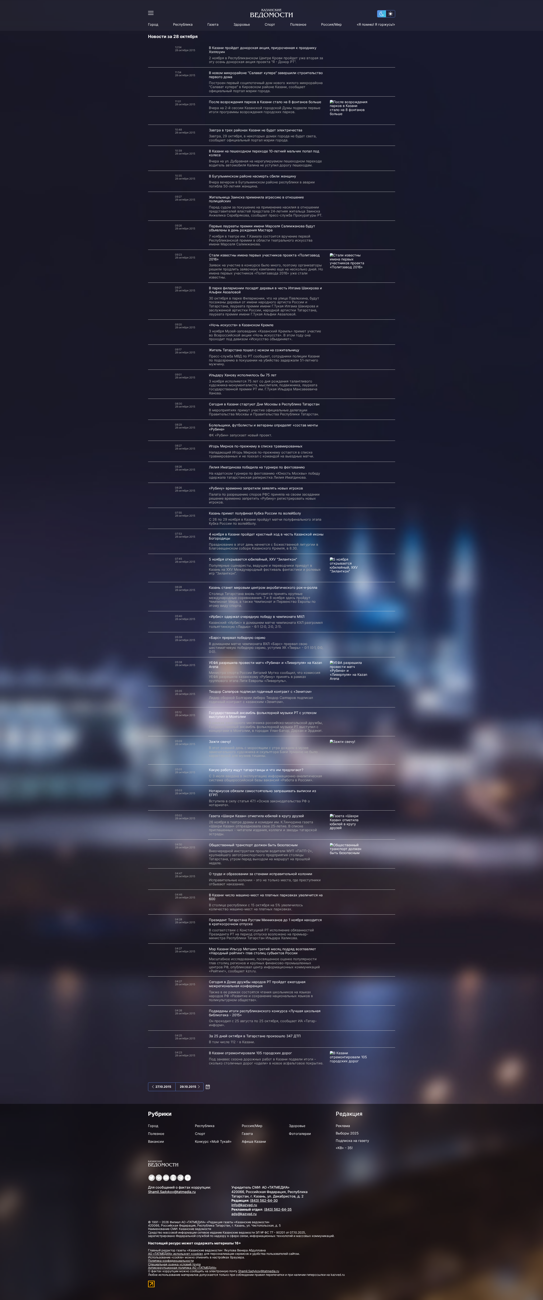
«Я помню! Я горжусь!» (376, 24)
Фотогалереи (300, 1133)
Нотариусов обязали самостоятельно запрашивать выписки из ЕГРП (262, 793)
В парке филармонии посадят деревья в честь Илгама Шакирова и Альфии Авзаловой (265, 290)
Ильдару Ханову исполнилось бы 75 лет (243, 375)
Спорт (270, 24)
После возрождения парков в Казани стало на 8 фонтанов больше (265, 102)
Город (153, 24)
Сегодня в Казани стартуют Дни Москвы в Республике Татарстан (264, 404)
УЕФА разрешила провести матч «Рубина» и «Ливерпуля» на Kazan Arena (265, 665)
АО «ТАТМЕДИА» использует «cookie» (175, 1253)
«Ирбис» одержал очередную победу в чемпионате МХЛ (256, 616)
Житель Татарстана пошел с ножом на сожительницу (254, 350)
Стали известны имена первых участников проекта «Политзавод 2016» (264, 257)
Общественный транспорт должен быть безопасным (253, 845)
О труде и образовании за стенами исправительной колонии (260, 874)
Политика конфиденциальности (171, 1260)
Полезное (298, 24)
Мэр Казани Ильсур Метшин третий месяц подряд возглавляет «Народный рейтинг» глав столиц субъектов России (262, 951)
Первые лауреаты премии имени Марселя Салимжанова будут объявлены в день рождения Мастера (262, 228)
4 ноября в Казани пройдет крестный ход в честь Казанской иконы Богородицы (266, 536)
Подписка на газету (352, 1140)
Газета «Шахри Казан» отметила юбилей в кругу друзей (256, 816)
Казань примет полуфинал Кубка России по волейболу (255, 513)
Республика (183, 24)
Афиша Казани (254, 1141)
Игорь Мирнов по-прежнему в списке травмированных (255, 446)
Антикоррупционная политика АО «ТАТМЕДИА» (182, 1267)
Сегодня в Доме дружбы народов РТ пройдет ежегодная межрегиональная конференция (257, 984)
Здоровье (242, 24)
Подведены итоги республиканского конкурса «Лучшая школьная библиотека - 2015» (264, 1013)
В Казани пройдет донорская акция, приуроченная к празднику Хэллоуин (262, 50)
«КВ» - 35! (344, 1148)
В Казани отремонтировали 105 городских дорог (250, 1053)
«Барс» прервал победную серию (237, 637)
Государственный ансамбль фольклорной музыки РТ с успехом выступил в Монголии (262, 715)
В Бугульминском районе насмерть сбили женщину (252, 176)
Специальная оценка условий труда (174, 1264)
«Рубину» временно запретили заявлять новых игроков (256, 488)
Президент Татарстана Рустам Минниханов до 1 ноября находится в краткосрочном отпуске (265, 922)
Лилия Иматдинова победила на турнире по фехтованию (257, 467)
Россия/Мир (331, 24)
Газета (212, 24)
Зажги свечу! (220, 741)
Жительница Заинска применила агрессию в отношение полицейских (256, 199)
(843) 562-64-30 (264, 1200)
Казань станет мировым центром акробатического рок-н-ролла (263, 587)
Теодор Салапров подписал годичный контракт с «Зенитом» (260, 691)
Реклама (343, 1126)
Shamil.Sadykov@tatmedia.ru (172, 1192)
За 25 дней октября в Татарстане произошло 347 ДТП (255, 1036)
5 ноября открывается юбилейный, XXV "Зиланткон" (253, 559)
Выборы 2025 (347, 1133)
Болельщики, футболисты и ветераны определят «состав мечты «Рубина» (263, 427)
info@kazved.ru (244, 1205)
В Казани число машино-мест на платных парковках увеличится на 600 (266, 897)
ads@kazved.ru (244, 1214)
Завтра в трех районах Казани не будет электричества (255, 130)
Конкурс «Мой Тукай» (213, 1141)
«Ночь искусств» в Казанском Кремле (241, 325)
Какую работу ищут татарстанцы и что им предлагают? (256, 770)
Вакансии (156, 1141)
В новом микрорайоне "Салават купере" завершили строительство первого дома (266, 75)
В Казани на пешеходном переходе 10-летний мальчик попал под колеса (264, 153)
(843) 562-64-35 (278, 1209)
